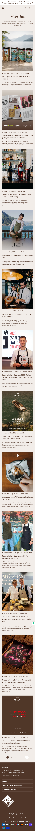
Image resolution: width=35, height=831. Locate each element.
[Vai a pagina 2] (27, 757)
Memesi (28, 821)
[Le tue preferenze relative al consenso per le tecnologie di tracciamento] (33, 623)
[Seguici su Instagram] (17, 817)
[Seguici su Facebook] (9, 817)
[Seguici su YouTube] (21, 817)
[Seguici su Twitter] (13, 817)
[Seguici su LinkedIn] (25, 817)
